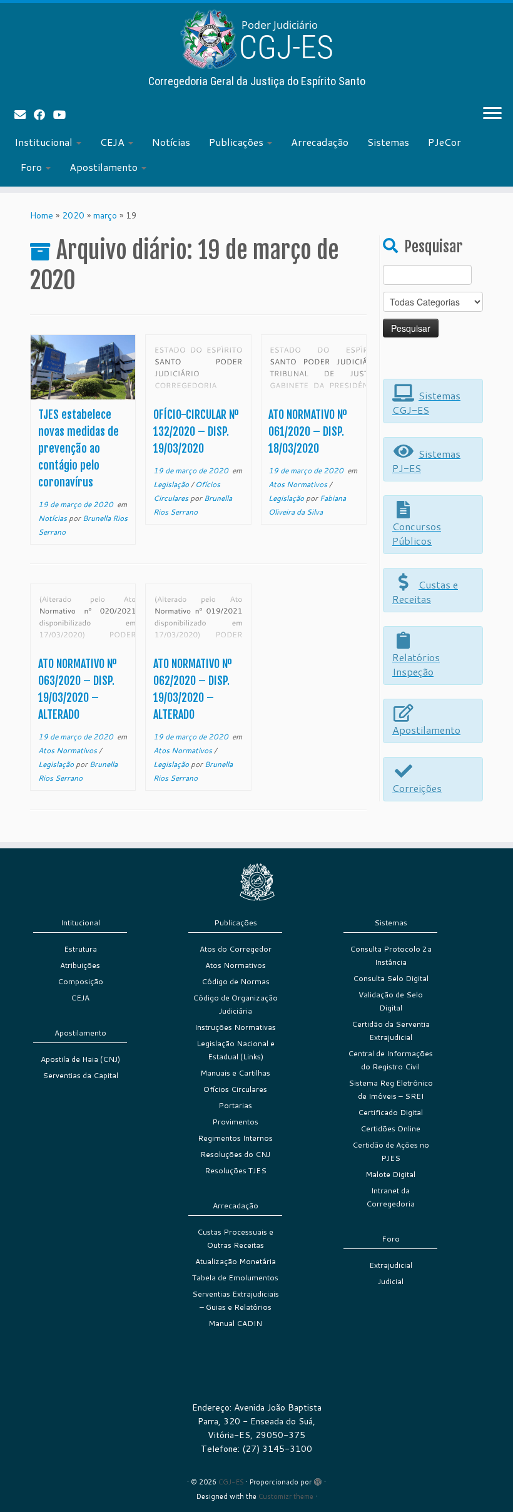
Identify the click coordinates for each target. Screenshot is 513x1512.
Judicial (391, 1281)
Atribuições (80, 965)
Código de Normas (235, 981)
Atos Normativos (298, 484)
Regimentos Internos (235, 1138)
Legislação (172, 484)
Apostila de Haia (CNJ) (80, 1059)
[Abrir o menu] (492, 114)
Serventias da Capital (80, 1075)
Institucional (44, 142)
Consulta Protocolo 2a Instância (391, 955)
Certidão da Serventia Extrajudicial (391, 1030)
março (105, 215)
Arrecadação (319, 142)
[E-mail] (24, 114)
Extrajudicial (390, 1265)
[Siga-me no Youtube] (63, 114)
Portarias (235, 1105)
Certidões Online (390, 1128)
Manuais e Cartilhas (235, 1072)
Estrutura (80, 949)
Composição (80, 981)
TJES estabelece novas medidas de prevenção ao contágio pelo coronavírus (78, 448)
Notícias (171, 142)
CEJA (113, 142)
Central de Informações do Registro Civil (390, 1060)
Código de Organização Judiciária (235, 1004)
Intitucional (80, 922)
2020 (73, 215)
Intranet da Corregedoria (390, 1197)
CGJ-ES (231, 1482)
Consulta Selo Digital (391, 978)
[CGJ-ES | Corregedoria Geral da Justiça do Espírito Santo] (256, 39)
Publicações (237, 142)
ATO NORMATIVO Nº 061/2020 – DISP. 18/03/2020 (307, 431)
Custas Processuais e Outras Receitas (235, 1238)
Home (41, 215)
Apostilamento (104, 167)
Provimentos (235, 1121)
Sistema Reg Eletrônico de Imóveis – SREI (390, 1089)
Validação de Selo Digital (390, 1001)
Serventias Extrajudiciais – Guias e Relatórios (235, 1300)
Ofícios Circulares (235, 1089)
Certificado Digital (390, 1112)
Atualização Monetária (235, 1261)
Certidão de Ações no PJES (390, 1151)
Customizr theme (285, 1496)
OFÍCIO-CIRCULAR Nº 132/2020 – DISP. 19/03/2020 (196, 431)
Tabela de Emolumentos (235, 1277)
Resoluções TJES (236, 1170)
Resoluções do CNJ (235, 1154)
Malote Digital (390, 1174)
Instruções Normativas (235, 1027)
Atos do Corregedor (236, 949)
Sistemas (388, 142)
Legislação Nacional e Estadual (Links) (235, 1050)
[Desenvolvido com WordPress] (317, 1479)
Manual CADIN (235, 1323)
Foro (32, 167)
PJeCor (444, 142)
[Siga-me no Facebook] (43, 114)
